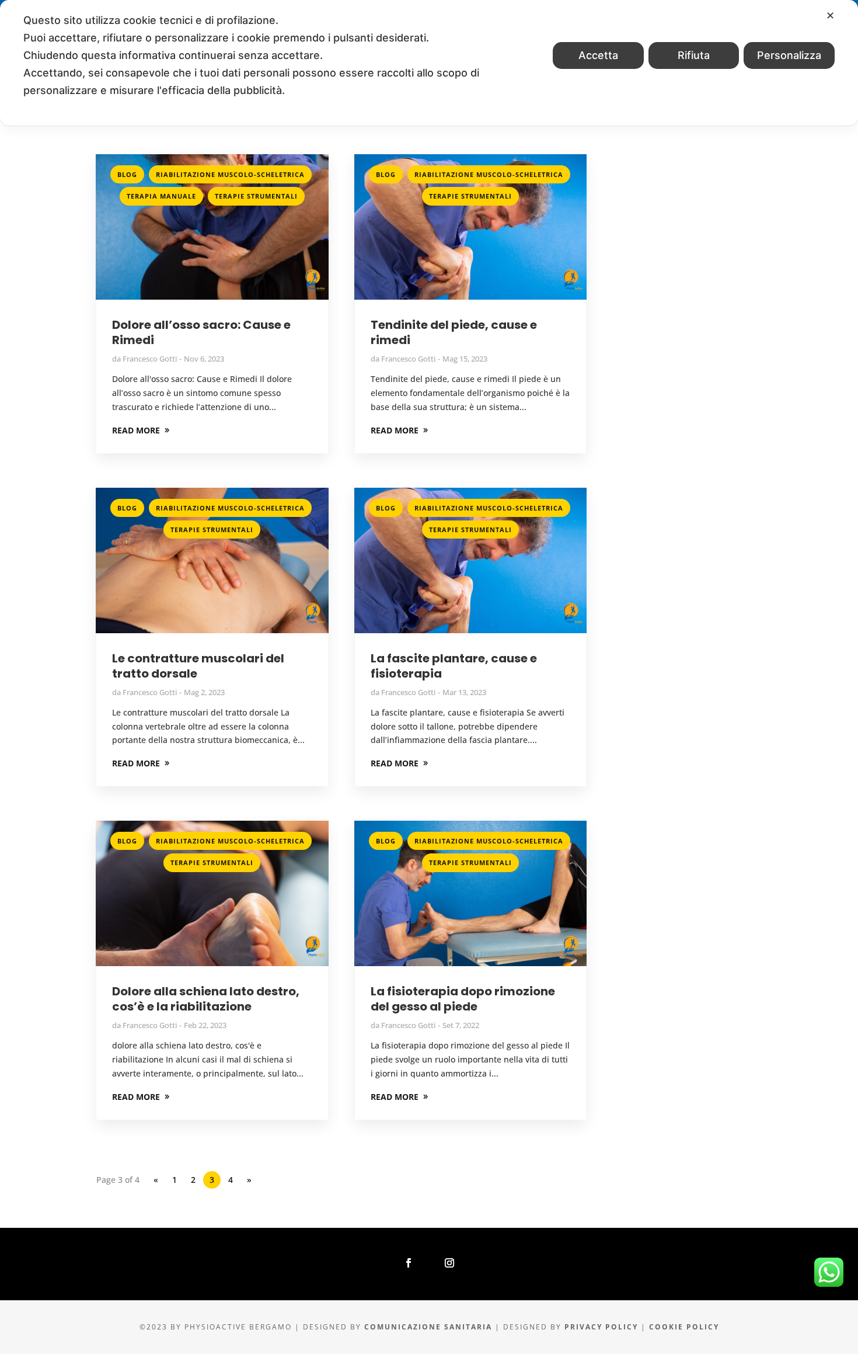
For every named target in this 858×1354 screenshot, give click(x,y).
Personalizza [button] (789, 55)
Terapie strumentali (256, 196)
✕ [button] (830, 15)
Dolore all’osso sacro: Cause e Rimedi (201, 332)
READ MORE (136, 430)
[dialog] (429, 63)
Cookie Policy (684, 1327)
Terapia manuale (161, 196)
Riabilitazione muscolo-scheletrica (230, 174)
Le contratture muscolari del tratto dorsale (198, 666)
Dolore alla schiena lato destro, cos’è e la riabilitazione (205, 999)
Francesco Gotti (150, 358)
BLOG (127, 174)
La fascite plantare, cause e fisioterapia (454, 666)
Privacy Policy (601, 1327)
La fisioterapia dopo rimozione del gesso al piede (463, 999)
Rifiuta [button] (694, 55)
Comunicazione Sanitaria (428, 1327)
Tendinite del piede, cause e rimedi (454, 332)
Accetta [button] (598, 55)
